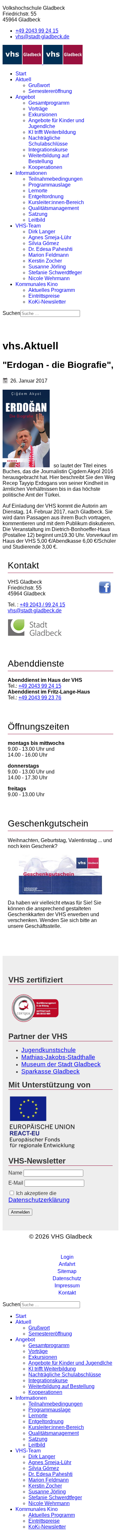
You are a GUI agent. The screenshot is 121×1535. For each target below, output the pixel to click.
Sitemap (66, 1271)
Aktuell (23, 79)
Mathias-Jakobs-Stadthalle (58, 1057)
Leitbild (36, 220)
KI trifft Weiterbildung (52, 132)
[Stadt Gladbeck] (35, 634)
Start (20, 73)
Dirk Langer (41, 231)
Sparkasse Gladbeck (50, 1071)
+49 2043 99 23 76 (39, 697)
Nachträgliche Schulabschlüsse (48, 141)
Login (67, 1257)
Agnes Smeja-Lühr (49, 237)
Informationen (31, 173)
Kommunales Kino (36, 284)
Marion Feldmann (48, 255)
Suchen (11, 313)
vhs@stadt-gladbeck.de (42, 36)
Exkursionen (42, 114)
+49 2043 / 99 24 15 (42, 604)
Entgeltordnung (46, 196)
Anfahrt (67, 1264)
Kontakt (67, 1292)
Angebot (25, 97)
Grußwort (39, 85)
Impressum (67, 1285)
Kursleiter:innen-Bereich (56, 202)
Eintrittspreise (44, 296)
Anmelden (20, 1212)
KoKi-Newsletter (47, 302)
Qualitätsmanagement (53, 208)
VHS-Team (28, 225)
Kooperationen (45, 167)
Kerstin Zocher (45, 261)
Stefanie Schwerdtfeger (55, 272)
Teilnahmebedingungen (55, 179)
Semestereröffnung (50, 91)
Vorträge (38, 108)
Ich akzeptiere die (39, 1196)
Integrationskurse (48, 149)
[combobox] (50, 313)
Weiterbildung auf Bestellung (48, 158)
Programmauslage (49, 185)
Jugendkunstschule (48, 1050)
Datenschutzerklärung (39, 1199)
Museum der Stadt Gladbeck (61, 1064)
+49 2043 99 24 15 (36, 30)
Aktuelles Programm (51, 290)
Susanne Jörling (47, 266)
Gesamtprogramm (48, 103)
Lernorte (37, 190)
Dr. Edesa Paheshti (50, 249)
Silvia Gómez (43, 243)
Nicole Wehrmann (49, 278)
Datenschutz (67, 1278)
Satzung (37, 214)
